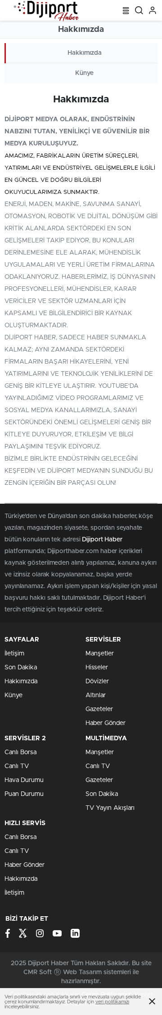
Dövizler (97, 681)
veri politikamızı (112, 1001)
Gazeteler (99, 709)
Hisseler (97, 667)
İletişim (14, 653)
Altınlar (96, 695)
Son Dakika (20, 667)
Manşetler (100, 653)
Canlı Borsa (20, 752)
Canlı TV (16, 766)
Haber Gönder (106, 723)
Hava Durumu (24, 780)
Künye (84, 73)
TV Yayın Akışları (110, 808)
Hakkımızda (85, 53)
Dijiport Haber (103, 539)
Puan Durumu (24, 794)
